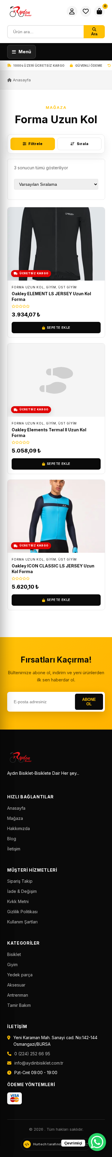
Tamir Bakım (19, 1005)
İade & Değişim (22, 891)
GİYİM (51, 287)
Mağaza (15, 818)
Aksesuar (16, 984)
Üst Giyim (67, 287)
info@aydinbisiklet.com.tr (38, 1062)
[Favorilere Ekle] (98, 216)
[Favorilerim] (85, 11)
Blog (11, 838)
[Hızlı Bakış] (98, 230)
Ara (94, 34)
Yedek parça (20, 974)
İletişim (13, 848)
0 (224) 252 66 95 (32, 1053)
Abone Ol (89, 701)
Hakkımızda (18, 828)
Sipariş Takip (20, 881)
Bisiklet (14, 954)
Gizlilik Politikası (22, 911)
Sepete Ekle (58, 327)
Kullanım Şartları (22, 921)
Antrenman (17, 995)
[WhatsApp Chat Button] (97, 1142)
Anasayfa (21, 79)
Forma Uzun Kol (28, 287)
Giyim (12, 964)
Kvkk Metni (18, 901)
